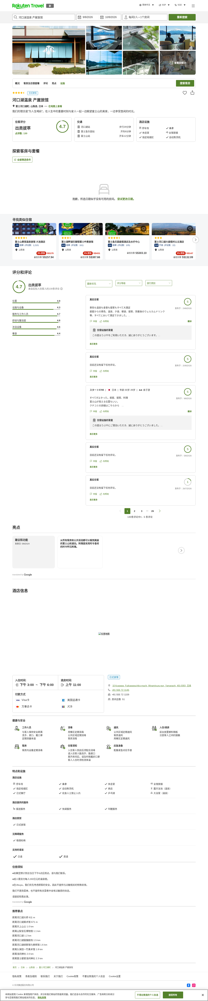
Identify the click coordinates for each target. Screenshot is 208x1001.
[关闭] (202, 995)
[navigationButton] (120, 511)
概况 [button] (17, 83)
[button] (28, 6)
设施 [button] (62, 83)
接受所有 (173, 995)
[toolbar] (98, 17)
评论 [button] (45, 83)
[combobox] (43, 17)
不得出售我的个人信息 (147, 995)
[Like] (184, 92)
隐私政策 (42, 997)
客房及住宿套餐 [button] (31, 83)
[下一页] (196, 240)
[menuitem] (147, 5)
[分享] (192, 92)
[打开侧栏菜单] (193, 5)
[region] (104, 995)
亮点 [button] (54, 83)
